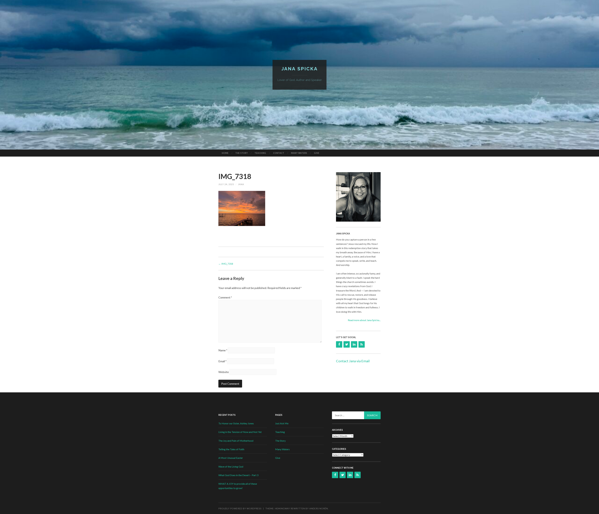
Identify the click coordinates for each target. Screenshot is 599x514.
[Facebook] (339, 344)
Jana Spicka (299, 68)
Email (222, 361)
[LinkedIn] (354, 344)
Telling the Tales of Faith (231, 449)
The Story (241, 153)
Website (223, 372)
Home (225, 153)
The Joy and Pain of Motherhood (235, 440)
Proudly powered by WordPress (240, 508)
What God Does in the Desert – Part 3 (238, 475)
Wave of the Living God (230, 466)
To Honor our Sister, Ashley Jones (236, 423)
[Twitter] (346, 344)
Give (316, 153)
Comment (225, 297)
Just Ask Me (281, 423)
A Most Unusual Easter (230, 457)
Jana (241, 184)
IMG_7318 (225, 263)
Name (222, 350)
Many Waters (299, 153)
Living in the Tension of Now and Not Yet (240, 431)
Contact (278, 153)
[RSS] (361, 344)
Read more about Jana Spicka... (364, 320)
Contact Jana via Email (353, 361)
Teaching (260, 153)
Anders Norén (318, 508)
